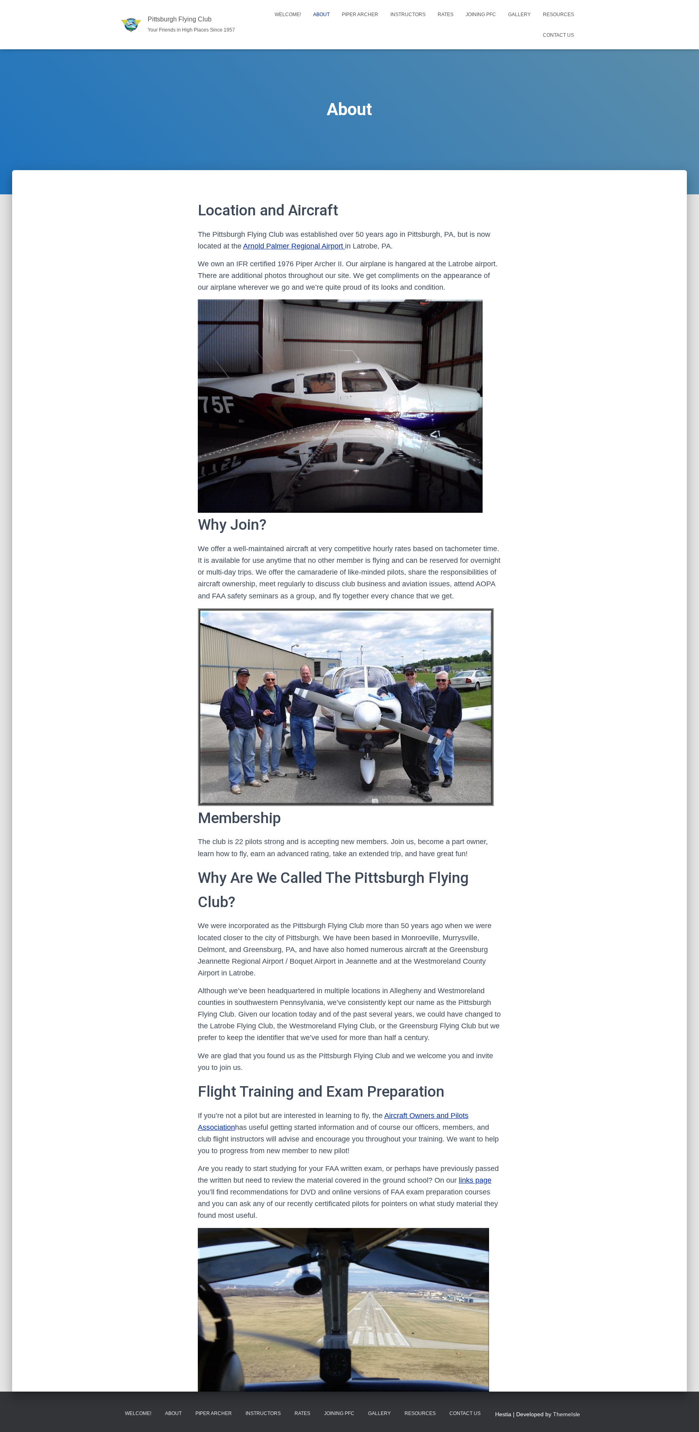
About (321, 14)
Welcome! (288, 14)
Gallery (519, 14)
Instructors (408, 14)
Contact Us (558, 35)
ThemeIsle (566, 1414)
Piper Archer (360, 14)
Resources (558, 14)
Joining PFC (481, 14)
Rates (445, 14)
